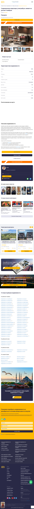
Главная (2, 5)
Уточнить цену (17, 19)
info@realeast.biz (10, 495)
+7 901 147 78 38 (10, 490)
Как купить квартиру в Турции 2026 (21, 458)
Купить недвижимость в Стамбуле (7, 456)
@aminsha (28, 500)
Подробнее (10, 251)
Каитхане (16, 5)
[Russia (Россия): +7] (3, 174)
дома (26, 133)
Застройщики (9, 475)
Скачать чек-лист (17, 397)
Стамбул (13, 5)
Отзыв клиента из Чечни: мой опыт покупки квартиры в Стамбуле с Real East (6, 209)
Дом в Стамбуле (4, 446)
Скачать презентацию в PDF (17, 22)
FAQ (7, 478)
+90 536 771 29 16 (15, 2)
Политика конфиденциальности (26, 473)
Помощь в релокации (24, 482)
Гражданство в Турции (24, 471)
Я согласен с (8, 434)
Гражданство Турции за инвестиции (16, 208)
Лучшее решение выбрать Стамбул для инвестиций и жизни (28, 209)
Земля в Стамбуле (4, 448)
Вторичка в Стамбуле (4, 444)
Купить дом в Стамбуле (5, 461)
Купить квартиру (4, 458)
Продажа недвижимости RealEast (26, 480)
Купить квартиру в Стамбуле (6, 454)
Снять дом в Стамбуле (19, 461)
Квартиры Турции (18, 456)
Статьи (8, 471)
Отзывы (8, 473)
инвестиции (18, 146)
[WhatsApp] (30, 482)
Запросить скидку (17, 155)
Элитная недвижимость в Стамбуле (21, 444)
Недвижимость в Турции (19, 454)
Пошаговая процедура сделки (26, 478)
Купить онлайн (23, 468)
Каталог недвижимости (7, 5)
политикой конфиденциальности (10, 434)
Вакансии (22, 475)
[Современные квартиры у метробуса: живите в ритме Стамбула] (8, 49)
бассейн (9, 142)
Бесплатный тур (17, 151)
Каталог (8, 468)
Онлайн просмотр (17, 158)
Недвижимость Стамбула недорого (21, 449)
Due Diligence (9, 480)
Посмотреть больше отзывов (16, 216)
